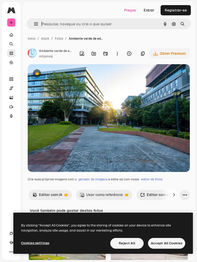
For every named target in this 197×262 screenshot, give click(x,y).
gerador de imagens (92, 179)
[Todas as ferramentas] (11, 79)
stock (45, 39)
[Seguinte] (174, 195)
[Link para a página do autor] (32, 53)
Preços (130, 10)
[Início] (11, 35)
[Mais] (11, 252)
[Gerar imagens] (11, 97)
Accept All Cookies (166, 243)
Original (60, 74)
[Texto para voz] (11, 116)
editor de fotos (151, 179)
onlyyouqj (46, 56)
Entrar (149, 10)
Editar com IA (47, 196)
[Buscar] (11, 44)
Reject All (127, 243)
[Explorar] (11, 62)
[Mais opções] (117, 53)
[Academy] (11, 242)
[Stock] (11, 53)
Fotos (59, 39)
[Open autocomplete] (34, 24)
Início (31, 39)
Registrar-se (176, 10)
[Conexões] (11, 233)
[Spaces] (11, 88)
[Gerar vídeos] (11, 107)
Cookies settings (35, 243)
